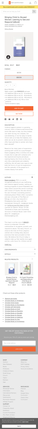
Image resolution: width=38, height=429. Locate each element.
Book (19, 73)
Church (5, 375)
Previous (28, 259)
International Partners (9, 393)
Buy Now (19, 114)
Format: (8, 69)
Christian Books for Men (12, 319)
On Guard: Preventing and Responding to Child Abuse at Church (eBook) (26, 279)
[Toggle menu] (2, 2)
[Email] (9, 119)
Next (32, 259)
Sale (4, 382)
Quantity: (8, 82)
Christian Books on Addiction (14, 317)
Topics (5, 378)
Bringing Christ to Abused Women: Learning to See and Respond (11, 279)
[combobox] (19, 11)
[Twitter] (13, 119)
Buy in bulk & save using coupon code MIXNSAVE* (19, 7)
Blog (22, 391)
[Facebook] (5, 119)
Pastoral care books (11, 298)
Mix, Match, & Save (9, 415)
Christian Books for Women (13, 315)
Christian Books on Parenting (14, 311)
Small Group (7, 373)
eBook (19, 77)
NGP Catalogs (25, 364)
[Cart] (35, 2)
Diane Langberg (10, 180)
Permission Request (9, 399)
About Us (24, 362)
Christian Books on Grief (12, 309)
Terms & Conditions (27, 369)
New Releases (7, 364)
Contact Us (6, 406)
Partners (5, 380)
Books (5, 366)
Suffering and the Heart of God (18, 205)
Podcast (23, 388)
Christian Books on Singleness (14, 300)
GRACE (25, 222)
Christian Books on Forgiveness (14, 321)
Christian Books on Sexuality (13, 313)
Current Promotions (9, 412)
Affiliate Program (8, 402)
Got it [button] (19, 426)
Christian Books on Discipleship (14, 305)
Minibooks (6, 369)
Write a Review (9, 29)
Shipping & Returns (9, 417)
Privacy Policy (25, 366)
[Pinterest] (21, 119)
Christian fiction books (12, 303)
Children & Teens (8, 371)
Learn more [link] (25, 422)
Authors (5, 362)
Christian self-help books (12, 307)
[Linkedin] (17, 119)
